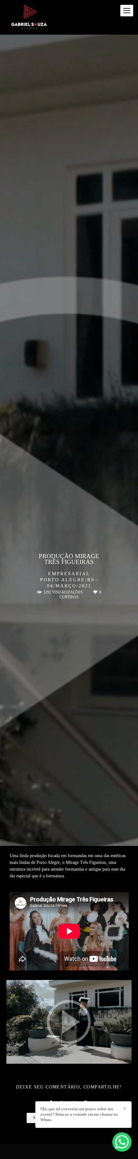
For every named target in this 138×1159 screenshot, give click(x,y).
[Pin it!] (87, 1055)
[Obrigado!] (51, 1055)
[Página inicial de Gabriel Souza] (29, 17)
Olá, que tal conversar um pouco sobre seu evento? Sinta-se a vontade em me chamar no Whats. (79, 1114)
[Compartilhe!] (69, 1055)
